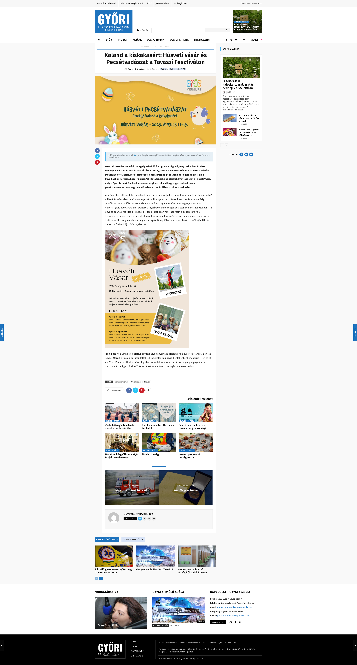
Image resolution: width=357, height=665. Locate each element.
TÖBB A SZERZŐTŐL (133, 539)
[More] (148, 390)
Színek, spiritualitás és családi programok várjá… (193, 427)
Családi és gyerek (187, 450)
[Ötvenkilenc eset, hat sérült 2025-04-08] (2, 645)
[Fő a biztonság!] (159, 442)
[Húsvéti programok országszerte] (196, 442)
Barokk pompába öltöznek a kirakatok (158, 427)
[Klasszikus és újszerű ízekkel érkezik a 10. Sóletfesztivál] (230, 132)
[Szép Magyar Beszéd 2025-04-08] (355, 645)
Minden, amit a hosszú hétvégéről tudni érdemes (192, 571)
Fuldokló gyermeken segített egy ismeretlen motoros (113, 571)
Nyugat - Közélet (150, 450)
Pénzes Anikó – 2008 (107, 625)
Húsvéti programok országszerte (189, 456)
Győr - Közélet (177, 69)
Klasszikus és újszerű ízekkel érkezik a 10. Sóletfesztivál (249, 133)
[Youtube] (236, 39)
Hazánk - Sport (112, 421)
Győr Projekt (136, 382)
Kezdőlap (145, 46)
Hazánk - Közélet (241, 22)
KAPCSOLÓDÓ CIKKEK (107, 539)
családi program (121, 382)
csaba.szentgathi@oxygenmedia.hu (234, 607)
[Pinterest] (142, 390)
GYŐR (153, 46)
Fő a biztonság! (150, 454)
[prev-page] (96, 578)
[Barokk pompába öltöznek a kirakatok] (159, 413)
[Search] (227, 30)
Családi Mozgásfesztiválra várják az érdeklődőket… (120, 427)
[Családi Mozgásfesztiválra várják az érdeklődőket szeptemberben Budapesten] (122, 413)
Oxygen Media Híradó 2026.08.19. (154, 569)
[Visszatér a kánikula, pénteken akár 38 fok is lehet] (230, 118)
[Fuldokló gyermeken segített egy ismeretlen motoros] (114, 556)
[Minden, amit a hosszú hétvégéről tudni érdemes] (197, 556)
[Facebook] (226, 39)
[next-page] (101, 578)
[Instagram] (231, 39)
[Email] (140, 519)
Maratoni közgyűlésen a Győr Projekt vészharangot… (122, 456)
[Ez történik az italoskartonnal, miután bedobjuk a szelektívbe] (241, 67)
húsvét (147, 382)
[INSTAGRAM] (240, 622)
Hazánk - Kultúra (187, 421)
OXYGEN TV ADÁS (160, 626)
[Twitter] (135, 390)
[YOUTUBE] (230, 622)
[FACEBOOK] (235, 622)
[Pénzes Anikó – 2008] (121, 613)
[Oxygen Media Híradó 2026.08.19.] (155, 556)
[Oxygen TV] (178, 610)
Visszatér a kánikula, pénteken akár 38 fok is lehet (249, 118)
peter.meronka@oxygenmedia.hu (233, 615)
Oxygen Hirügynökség (138, 513)
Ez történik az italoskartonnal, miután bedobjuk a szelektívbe (246, 27)
